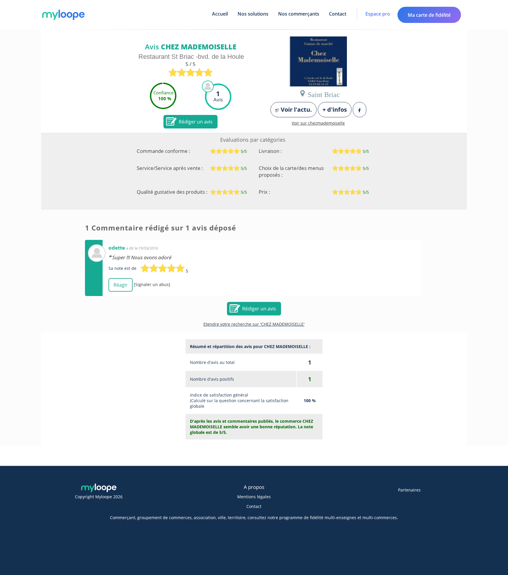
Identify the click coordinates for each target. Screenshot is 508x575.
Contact (337, 14)
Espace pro (377, 14)
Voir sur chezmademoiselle (318, 123)
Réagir (120, 285)
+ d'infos (334, 109)
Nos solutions (253, 14)
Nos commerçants (298, 14)
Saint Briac (323, 93)
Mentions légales (254, 496)
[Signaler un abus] (152, 284)
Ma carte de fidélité (429, 15)
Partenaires (409, 490)
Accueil (220, 14)
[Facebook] (359, 109)
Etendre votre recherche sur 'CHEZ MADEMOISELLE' (254, 324)
